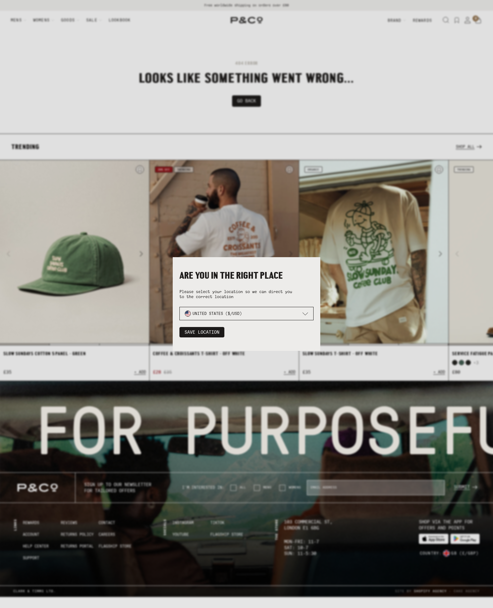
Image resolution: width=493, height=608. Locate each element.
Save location (201, 332)
